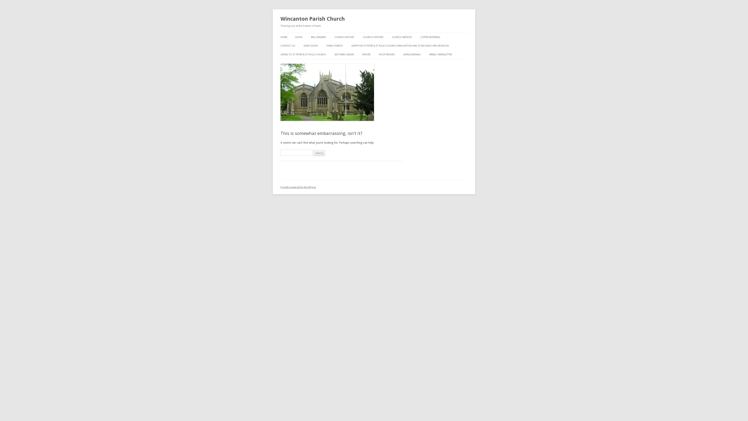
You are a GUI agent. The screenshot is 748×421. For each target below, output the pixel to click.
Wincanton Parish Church (312, 18)
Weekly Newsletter (440, 54)
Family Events (334, 45)
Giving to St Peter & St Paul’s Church (303, 54)
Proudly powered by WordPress (298, 187)
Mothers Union (344, 54)
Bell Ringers (318, 37)
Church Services (402, 37)
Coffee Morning (430, 37)
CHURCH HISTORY (344, 37)
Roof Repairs (387, 54)
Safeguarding (412, 54)
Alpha (299, 37)
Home (283, 37)
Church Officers (373, 37)
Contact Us (287, 45)
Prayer (366, 54)
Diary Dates (311, 45)
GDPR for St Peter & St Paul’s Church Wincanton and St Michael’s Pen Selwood (400, 45)
